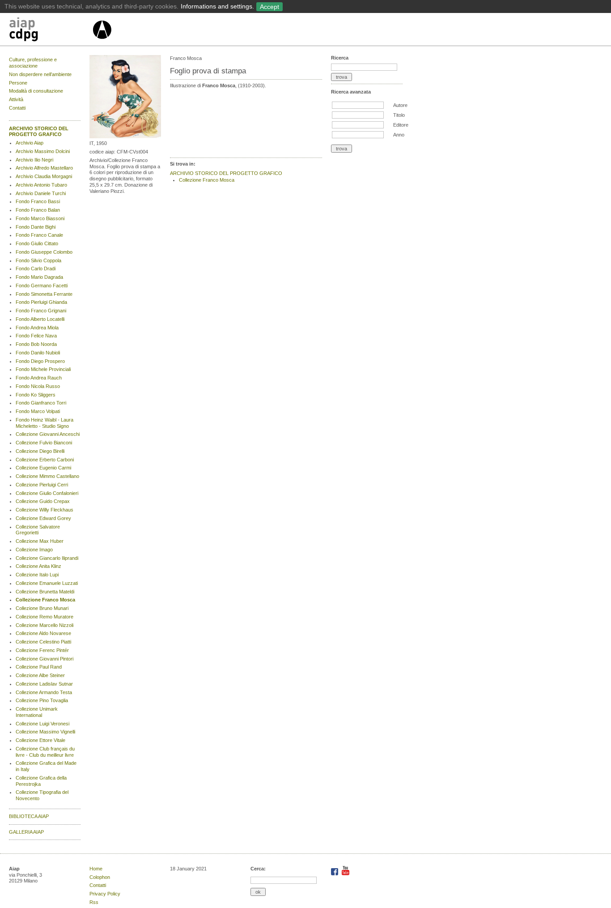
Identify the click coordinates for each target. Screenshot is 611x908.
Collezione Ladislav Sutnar (44, 683)
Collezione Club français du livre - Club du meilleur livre (45, 752)
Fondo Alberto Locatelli (40, 319)
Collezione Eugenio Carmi (43, 467)
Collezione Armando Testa (44, 692)
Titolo (399, 115)
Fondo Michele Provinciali (43, 369)
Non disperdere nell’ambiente (40, 74)
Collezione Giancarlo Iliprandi (47, 558)
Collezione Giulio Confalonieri (47, 493)
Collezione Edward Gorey (43, 518)
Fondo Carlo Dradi (35, 268)
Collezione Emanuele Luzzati (47, 583)
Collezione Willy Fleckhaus (44, 509)
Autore (400, 105)
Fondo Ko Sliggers (35, 394)
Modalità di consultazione (36, 91)
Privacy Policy (104, 893)
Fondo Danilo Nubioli (38, 352)
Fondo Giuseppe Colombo (44, 252)
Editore (400, 125)
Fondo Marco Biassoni (40, 218)
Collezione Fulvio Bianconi (44, 442)
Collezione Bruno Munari (42, 608)
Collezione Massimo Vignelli (45, 731)
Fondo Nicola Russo (38, 386)
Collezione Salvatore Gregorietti (38, 530)
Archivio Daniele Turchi (41, 193)
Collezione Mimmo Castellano (47, 476)
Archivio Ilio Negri (34, 159)
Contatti (17, 108)
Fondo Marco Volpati (38, 411)
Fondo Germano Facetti (42, 285)
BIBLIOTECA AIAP (29, 816)
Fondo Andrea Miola (37, 327)
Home (95, 868)
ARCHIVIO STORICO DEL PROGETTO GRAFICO (38, 131)
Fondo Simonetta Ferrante (44, 294)
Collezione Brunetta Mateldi (45, 591)
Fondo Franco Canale (39, 235)
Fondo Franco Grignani (41, 310)
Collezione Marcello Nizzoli (44, 625)
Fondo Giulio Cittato (37, 243)
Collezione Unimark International (37, 712)
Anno (398, 134)
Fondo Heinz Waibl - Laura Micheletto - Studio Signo (44, 423)
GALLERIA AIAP (26, 832)
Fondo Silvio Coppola (38, 260)
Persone (18, 82)
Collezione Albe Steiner (40, 675)
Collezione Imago (34, 549)
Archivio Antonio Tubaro (41, 185)
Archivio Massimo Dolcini (43, 151)
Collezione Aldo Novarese (43, 633)
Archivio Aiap (29, 142)
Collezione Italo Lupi (37, 574)
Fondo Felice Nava (36, 335)
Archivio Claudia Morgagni (44, 176)
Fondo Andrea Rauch (39, 377)
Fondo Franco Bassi (38, 201)
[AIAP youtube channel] (345, 873)
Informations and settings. (217, 6)
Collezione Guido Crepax (43, 501)
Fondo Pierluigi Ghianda (41, 302)
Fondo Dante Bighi (35, 227)
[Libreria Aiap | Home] (50, 30)
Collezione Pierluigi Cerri (42, 484)
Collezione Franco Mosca (45, 599)
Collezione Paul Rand (39, 666)
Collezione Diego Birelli (40, 451)
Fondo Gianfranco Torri (41, 402)
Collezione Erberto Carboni (45, 459)
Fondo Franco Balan (38, 210)
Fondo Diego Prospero (40, 361)
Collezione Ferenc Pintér (42, 650)
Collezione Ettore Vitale (40, 740)
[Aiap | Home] (102, 42)
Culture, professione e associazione (33, 62)
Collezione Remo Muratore (44, 616)
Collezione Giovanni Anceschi (48, 434)
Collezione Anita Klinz (38, 566)
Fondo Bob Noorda (36, 344)
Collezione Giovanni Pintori (44, 658)
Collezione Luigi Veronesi (42, 723)
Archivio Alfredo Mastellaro (44, 168)
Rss (93, 902)
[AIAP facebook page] (335, 873)
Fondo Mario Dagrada (39, 277)
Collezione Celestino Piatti (43, 641)
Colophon (99, 877)
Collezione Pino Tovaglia (42, 700)
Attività (16, 99)
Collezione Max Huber (40, 541)
